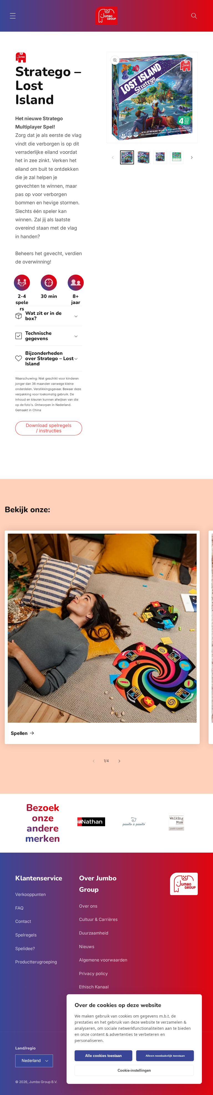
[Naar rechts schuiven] (192, 157)
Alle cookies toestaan (103, 1056)
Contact (23, 921)
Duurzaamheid (93, 933)
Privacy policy (93, 973)
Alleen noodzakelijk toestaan (165, 1055)
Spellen (19, 733)
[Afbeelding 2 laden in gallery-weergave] (143, 157)
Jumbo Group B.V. (43, 1082)
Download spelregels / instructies (49, 428)
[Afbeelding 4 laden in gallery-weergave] (177, 157)
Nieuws (86, 946)
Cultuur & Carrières (98, 919)
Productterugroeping (36, 962)
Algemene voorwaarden (103, 960)
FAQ (19, 908)
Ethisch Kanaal (94, 986)
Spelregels (26, 935)
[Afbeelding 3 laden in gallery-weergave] (160, 157)
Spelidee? (25, 948)
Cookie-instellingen (134, 1070)
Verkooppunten (30, 894)
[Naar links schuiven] (112, 157)
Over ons (88, 906)
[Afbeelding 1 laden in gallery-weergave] (127, 157)
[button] (12, 15)
